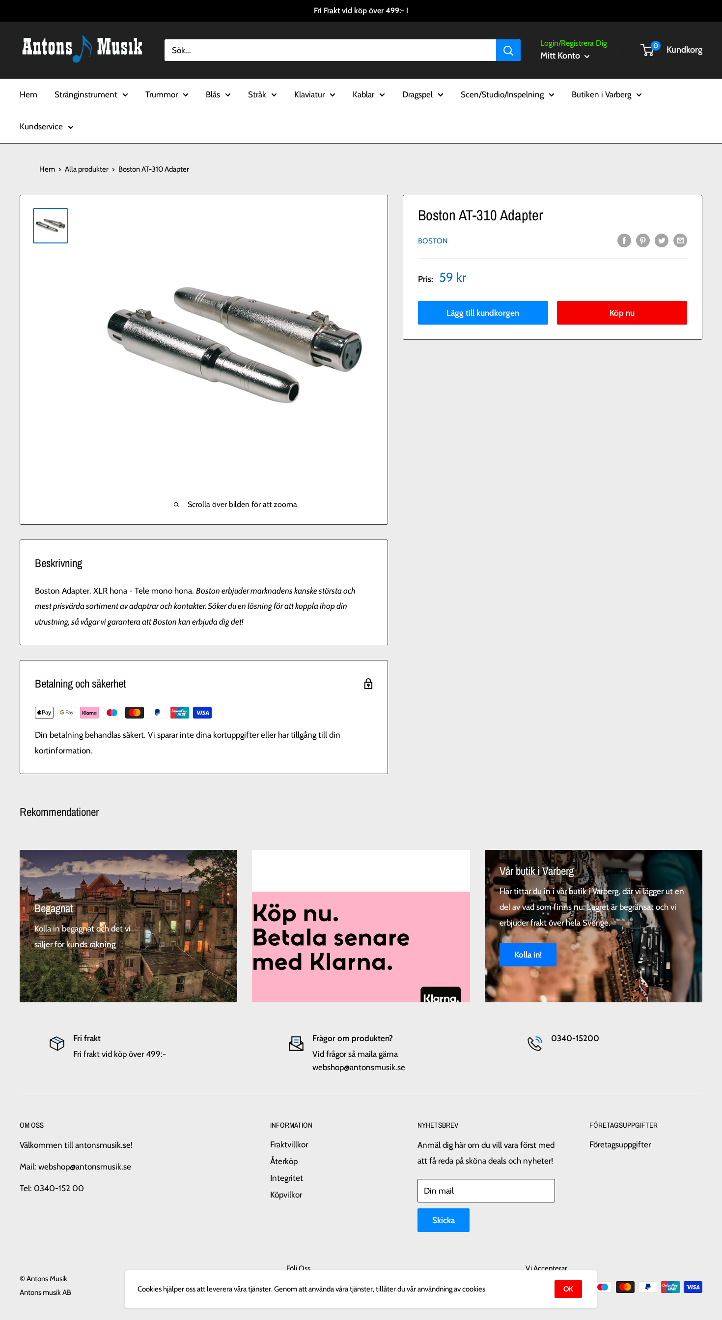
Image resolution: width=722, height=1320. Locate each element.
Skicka (443, 1220)
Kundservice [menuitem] (41, 126)
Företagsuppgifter (620, 1144)
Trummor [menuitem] (161, 94)
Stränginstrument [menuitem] (86, 94)
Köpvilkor (286, 1195)
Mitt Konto (561, 55)
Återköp (284, 1161)
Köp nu (622, 313)
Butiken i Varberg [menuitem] (601, 94)
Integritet (286, 1178)
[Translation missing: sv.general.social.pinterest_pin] (643, 240)
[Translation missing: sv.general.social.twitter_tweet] (661, 240)
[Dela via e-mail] (680, 240)
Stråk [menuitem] (257, 94)
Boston (433, 241)
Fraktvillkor (289, 1144)
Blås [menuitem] (213, 94)
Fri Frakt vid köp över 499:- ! (361, 10)
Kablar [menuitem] (363, 94)
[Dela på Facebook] (624, 240)
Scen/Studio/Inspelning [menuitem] (502, 94)
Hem (47, 169)
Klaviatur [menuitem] (309, 94)
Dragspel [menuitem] (417, 94)
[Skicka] (508, 50)
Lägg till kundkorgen (482, 313)
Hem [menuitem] (28, 94)
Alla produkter (87, 169)
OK (568, 1289)
